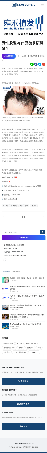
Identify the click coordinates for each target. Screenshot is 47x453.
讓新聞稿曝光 (23, 404)
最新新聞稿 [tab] (16, 272)
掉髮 (26, 206)
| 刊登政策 (12, 447)
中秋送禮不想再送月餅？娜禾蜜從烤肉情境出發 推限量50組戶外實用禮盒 (27, 316)
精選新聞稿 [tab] (6, 272)
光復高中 (7, 352)
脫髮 (21, 206)
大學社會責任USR (32, 343)
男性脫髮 (14, 206)
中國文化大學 (8, 343)
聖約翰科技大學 (9, 348)
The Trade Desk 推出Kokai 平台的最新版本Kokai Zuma (25, 325)
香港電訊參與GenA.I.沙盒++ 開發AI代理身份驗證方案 (27, 287)
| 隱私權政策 (27, 447)
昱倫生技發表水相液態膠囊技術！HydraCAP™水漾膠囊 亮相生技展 (27, 306)
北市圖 (19, 343)
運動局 (21, 348)
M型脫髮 (33, 206)
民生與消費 (33, 56)
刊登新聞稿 (23, 381)
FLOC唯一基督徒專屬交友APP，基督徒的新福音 (27, 278)
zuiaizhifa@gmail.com (18, 255)
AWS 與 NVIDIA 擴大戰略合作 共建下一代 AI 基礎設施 (27, 297)
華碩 (39, 348)
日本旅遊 (30, 348)
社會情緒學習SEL (20, 352)
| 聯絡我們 (34, 447)
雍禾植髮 (5, 206)
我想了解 (23, 426)
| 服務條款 (19, 447)
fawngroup (34, 352)
